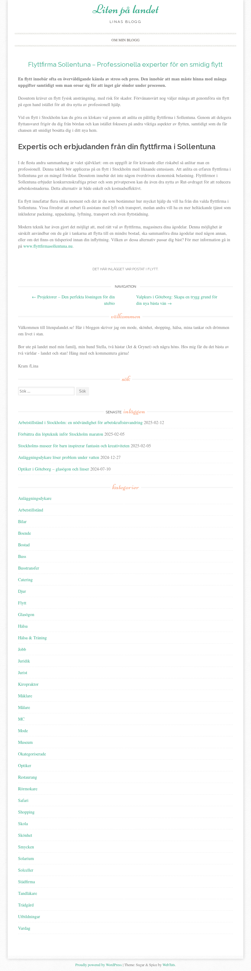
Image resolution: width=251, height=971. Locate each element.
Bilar (22, 521)
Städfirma (26, 881)
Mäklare (25, 696)
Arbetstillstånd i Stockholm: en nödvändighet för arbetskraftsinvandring (80, 422)
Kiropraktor (28, 684)
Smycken (26, 847)
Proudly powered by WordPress (98, 964)
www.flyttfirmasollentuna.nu (48, 246)
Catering (25, 579)
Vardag (24, 928)
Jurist (22, 672)
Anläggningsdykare (34, 498)
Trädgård (26, 905)
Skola (23, 823)
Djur (22, 591)
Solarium (26, 858)
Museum (25, 742)
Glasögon (26, 614)
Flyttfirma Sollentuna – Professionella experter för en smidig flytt (125, 64)
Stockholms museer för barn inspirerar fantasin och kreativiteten (73, 446)
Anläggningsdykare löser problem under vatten (58, 457)
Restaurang (27, 777)
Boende (24, 533)
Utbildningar (29, 916)
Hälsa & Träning (32, 638)
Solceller (25, 870)
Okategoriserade (32, 754)
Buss (22, 556)
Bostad (24, 545)
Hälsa (23, 626)
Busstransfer (28, 568)
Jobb (22, 649)
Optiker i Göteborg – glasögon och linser (53, 469)
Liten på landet (125, 9)
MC (21, 719)
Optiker (24, 765)
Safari (23, 800)
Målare (24, 707)
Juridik (24, 661)
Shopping (26, 812)
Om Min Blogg (125, 39)
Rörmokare (27, 789)
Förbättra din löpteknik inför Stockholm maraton (60, 434)
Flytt (153, 269)
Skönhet (25, 835)
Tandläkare (27, 893)
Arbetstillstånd (30, 510)
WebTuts (169, 964)
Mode (23, 730)
